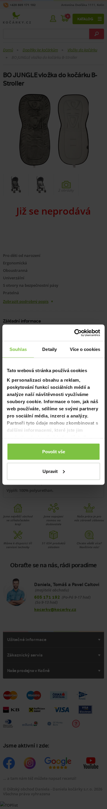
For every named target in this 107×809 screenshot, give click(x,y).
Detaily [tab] (49, 349)
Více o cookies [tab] (85, 349)
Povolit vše (53, 451)
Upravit (50, 471)
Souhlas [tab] (18, 349)
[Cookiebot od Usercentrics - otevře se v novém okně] (75, 333)
